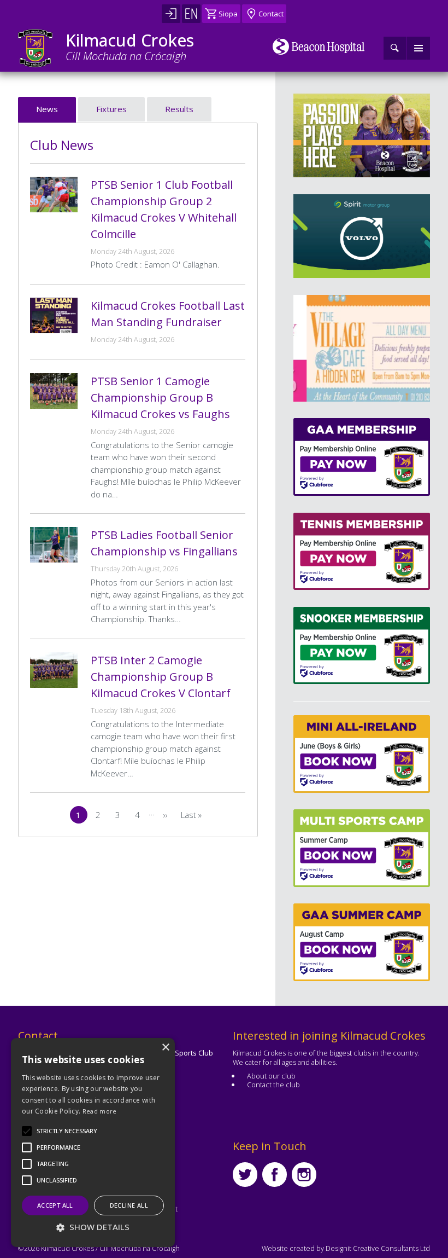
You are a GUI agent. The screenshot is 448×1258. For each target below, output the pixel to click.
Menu (418, 48)
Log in (171, 13)
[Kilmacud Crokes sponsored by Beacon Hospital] (319, 46)
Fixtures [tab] (111, 108)
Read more (99, 1111)
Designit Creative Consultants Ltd (378, 1248)
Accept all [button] (55, 1205)
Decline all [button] (129, 1205)
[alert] (93, 1142)
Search (395, 48)
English (191, 13)
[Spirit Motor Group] (361, 236)
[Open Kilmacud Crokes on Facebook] (274, 1174)
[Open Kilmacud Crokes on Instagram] (304, 1174)
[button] (67, 1131)
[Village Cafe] (366, 348)
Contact (271, 14)
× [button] (165, 1047)
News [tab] (47, 108)
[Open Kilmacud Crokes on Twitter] (245, 1174)
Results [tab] (179, 108)
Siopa (228, 14)
